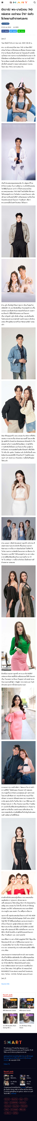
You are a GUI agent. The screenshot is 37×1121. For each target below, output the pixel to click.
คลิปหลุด (13, 1093)
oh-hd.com (23, 1056)
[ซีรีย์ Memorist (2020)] (10, 1003)
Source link (5, 984)
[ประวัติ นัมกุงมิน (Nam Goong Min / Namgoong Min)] (10, 1018)
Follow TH (7, 1064)
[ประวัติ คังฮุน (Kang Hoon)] (26, 1018)
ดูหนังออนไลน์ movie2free (11, 1056)
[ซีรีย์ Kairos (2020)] (26, 1003)
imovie (23, 1087)
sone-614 (22, 1058)
